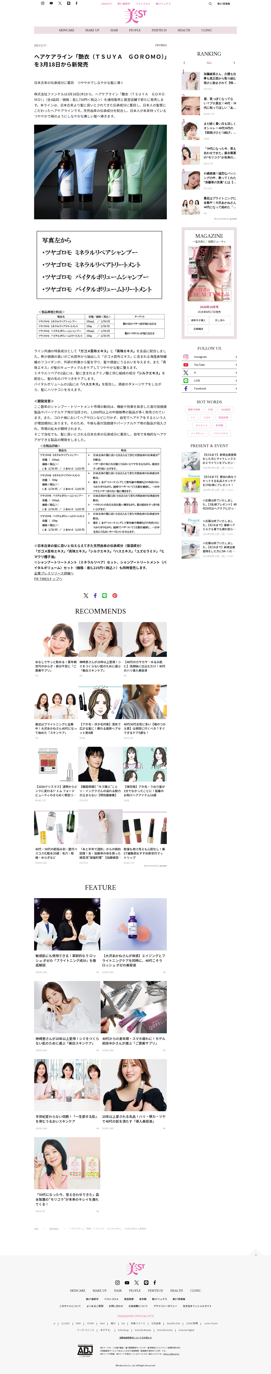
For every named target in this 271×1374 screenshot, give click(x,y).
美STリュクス (163, 3)
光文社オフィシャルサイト (197, 1306)
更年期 (142, 1299)
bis (123, 1323)
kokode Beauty (143, 1330)
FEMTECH (159, 30)
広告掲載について (138, 1306)
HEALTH (184, 30)
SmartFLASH (173, 1323)
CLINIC (206, 30)
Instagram (200, 356)
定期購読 (198, 329)
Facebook (200, 388)
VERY (78, 1323)
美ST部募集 (223, 3)
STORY (90, 1323)
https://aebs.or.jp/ (171, 1353)
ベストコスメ (143, 3)
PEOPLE (135, 30)
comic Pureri (211, 1323)
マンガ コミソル (85, 1330)
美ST (113, 1323)
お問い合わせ (116, 1306)
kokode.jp (123, 1330)
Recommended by (151, 865)
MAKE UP (92, 30)
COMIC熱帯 (192, 1323)
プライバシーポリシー (165, 1306)
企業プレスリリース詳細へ (54, 573)
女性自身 (156, 1323)
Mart (102, 1323)
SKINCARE (66, 30)
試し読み (220, 320)
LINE (197, 380)
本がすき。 (106, 1330)
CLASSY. (65, 1323)
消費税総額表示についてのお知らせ (135, 1337)
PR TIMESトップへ (48, 578)
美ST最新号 (123, 3)
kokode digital (186, 1330)
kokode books (165, 1330)
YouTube (199, 364)
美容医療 (129, 1299)
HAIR (114, 30)
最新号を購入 (198, 320)
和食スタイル (138, 1323)
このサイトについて (70, 1306)
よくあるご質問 (94, 1306)
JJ (54, 1323)
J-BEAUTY (106, 3)
